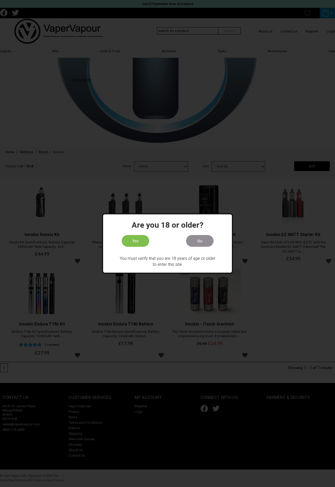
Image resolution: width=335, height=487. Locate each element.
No (199, 241)
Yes (135, 241)
